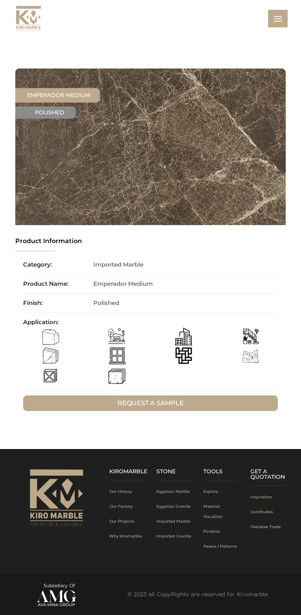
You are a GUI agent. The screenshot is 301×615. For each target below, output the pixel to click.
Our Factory (120, 506)
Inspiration (261, 497)
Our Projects (121, 521)
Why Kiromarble (125, 536)
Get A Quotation (267, 474)
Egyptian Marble (173, 491)
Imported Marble (173, 521)
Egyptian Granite (173, 506)
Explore (210, 491)
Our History (120, 491)
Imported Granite (173, 536)
